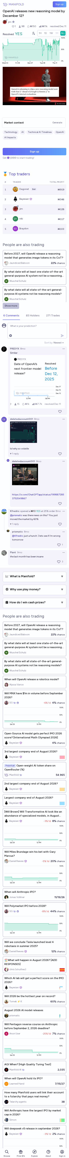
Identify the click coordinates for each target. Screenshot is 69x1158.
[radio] (40, 33)
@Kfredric (17, 535)
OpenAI (60, 132)
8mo (22, 348)
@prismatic (16, 515)
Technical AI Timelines (40, 132)
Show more (11, 305)
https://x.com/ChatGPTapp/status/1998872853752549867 (38, 496)
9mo (19, 552)
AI (22, 132)
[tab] (11, 316)
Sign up (59, 4)
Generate (57, 122)
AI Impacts (10, 137)
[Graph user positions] (33, 33)
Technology (10, 132)
